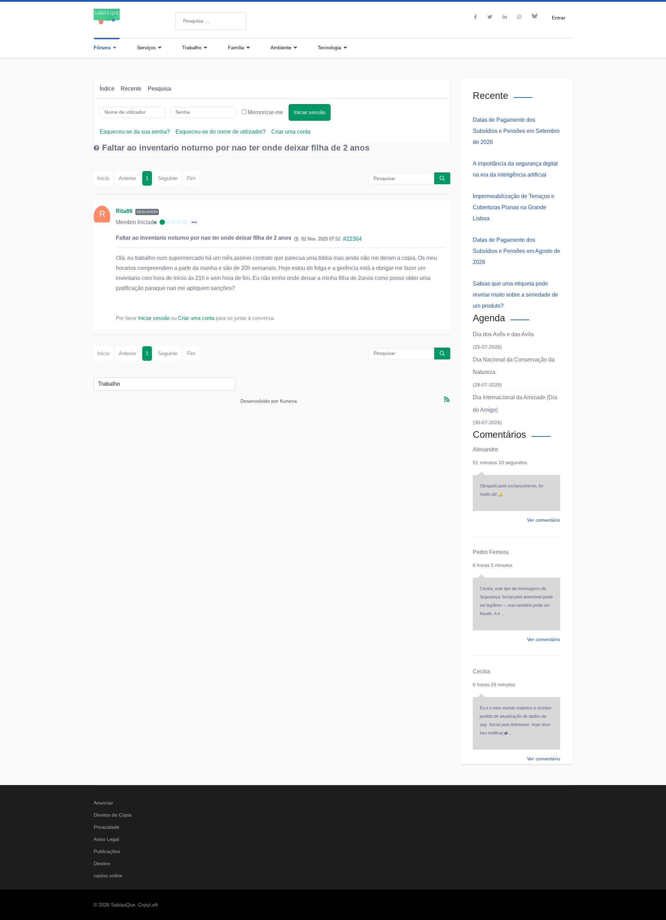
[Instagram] (519, 17)
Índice (107, 89)
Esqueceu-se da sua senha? (135, 132)
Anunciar (103, 803)
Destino (102, 863)
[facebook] (475, 17)
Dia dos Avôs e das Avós (503, 334)
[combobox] (211, 21)
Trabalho (192, 47)
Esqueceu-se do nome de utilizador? (221, 132)
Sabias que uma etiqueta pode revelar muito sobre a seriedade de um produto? (515, 295)
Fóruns (102, 47)
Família (236, 47)
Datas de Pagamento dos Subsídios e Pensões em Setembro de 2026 (516, 131)
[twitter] (489, 17)
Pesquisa (159, 89)
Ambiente (281, 47)
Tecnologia (329, 47)
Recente (131, 89)
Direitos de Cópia (112, 815)
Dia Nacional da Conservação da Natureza (514, 366)
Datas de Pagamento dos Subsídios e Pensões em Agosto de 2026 (516, 251)
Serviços (146, 47)
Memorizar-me (265, 112)
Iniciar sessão (309, 112)
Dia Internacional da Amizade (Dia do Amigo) (515, 403)
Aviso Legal (106, 839)
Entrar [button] (558, 17)
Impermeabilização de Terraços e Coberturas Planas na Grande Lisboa (513, 207)
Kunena (288, 401)
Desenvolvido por (259, 401)
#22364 (352, 239)
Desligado (147, 212)
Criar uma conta (290, 132)
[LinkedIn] (505, 17)
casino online (108, 875)
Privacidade (106, 827)
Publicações (107, 851)
